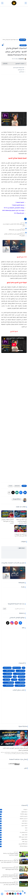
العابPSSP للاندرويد (20, 673)
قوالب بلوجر (7, 679)
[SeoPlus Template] (23, 891)
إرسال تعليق (21, 548)
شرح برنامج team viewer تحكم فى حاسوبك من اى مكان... (14, 225)
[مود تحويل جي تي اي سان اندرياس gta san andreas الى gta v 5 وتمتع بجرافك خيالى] (23, 861)
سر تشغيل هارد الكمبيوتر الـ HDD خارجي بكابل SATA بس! (21, 535)
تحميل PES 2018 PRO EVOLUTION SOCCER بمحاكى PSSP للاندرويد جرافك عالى (9, 883)
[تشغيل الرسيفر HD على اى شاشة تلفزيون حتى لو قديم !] (23, 854)
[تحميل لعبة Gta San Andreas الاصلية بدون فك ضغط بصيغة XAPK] (23, 869)
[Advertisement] (14, 23)
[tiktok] (7, 623)
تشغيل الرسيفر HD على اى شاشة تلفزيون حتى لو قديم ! (10, 854)
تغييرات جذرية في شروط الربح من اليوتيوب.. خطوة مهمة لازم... (10, 39)
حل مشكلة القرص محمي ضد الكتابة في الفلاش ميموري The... (14, 235)
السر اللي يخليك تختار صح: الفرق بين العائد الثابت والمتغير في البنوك (15, 749)
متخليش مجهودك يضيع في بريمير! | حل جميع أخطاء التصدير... (7, 521)
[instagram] (12, 623)
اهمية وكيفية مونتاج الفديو (18, 67)
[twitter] (10, 894)
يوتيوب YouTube (21, 685)
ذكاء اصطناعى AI (7, 676)
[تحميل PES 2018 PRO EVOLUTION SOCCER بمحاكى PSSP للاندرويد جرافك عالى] (23, 884)
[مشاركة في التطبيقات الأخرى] (9, 492)
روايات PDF (22, 679)
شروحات (10, 485)
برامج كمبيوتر (23, 45)
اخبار (23, 667)
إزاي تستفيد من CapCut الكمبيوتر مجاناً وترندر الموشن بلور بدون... (21, 521)
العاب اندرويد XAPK (10, 670)
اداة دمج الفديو (21, 69)
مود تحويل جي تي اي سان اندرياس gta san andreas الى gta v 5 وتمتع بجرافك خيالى (9, 861)
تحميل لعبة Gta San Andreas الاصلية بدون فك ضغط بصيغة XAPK (10, 868)
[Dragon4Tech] (14, 3)
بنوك (15, 676)
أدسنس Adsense (16, 667)
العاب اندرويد (21, 670)
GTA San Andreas (9, 685)
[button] (20, 492)
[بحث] (2, 3)
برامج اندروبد (8, 673)
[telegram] (15, 894)
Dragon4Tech (21, 58)
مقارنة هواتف (10, 682)
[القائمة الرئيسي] (26, 3)
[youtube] (16, 623)
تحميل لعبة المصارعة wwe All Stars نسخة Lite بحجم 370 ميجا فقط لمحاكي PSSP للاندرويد (9, 877)
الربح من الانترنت (7, 667)
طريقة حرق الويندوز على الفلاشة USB (17, 229)
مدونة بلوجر (22, 682)
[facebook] (20, 623)
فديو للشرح (21, 71)
